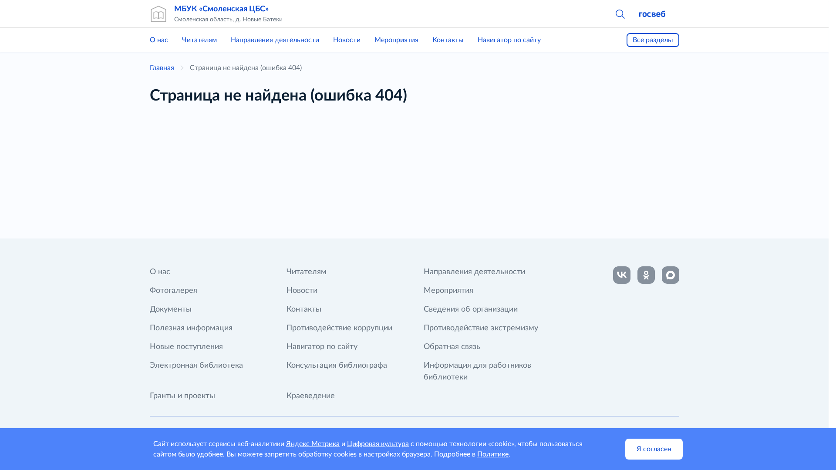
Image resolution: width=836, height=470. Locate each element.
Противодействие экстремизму (481, 328)
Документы (171, 309)
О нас (159, 40)
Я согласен (654, 449)
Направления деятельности (275, 40)
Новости (347, 40)
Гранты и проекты (182, 396)
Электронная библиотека (196, 365)
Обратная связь (452, 347)
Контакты (448, 40)
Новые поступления (186, 347)
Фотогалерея (173, 291)
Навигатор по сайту (509, 40)
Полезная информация (191, 328)
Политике (493, 454)
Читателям (199, 40)
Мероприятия (396, 40)
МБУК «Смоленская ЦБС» (221, 9)
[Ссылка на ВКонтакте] (621, 275)
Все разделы (653, 40)
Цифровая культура (378, 443)
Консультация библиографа (337, 365)
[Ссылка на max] (670, 275)
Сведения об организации (471, 309)
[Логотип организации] (158, 14)
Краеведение (311, 396)
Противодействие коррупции (339, 328)
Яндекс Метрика (313, 443)
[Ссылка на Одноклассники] (646, 275)
